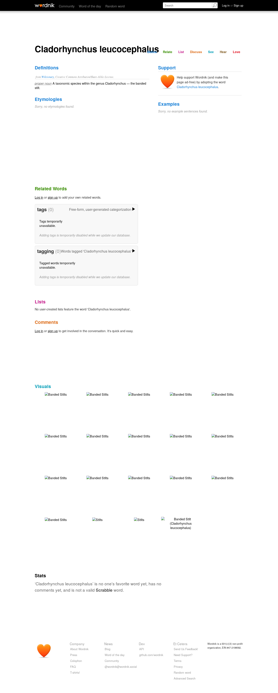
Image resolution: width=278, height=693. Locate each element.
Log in (39, 197)
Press (73, 655)
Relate (167, 52)
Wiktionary (47, 77)
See (211, 52)
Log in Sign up (232, 5)
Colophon (76, 661)
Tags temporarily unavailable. (50, 223)
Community (66, 6)
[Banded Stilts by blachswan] (56, 394)
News (108, 643)
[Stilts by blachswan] (97, 519)
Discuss (196, 52)
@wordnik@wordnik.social (121, 667)
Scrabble (104, 590)
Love (236, 52)
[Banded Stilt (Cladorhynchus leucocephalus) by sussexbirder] (180, 523)
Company (77, 643)
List (181, 52)
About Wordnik (79, 649)
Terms (177, 661)
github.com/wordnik (151, 655)
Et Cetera (180, 643)
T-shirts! (75, 672)
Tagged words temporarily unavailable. (57, 265)
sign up (53, 197)
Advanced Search (184, 678)
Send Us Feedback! (186, 649)
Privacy (178, 667)
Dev (142, 643)
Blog (107, 649)
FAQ (73, 667)
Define (152, 52)
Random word (115, 6)
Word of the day (90, 6)
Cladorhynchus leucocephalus (197, 86)
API (141, 649)
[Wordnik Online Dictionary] (45, 5)
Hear (223, 52)
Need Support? (183, 655)
